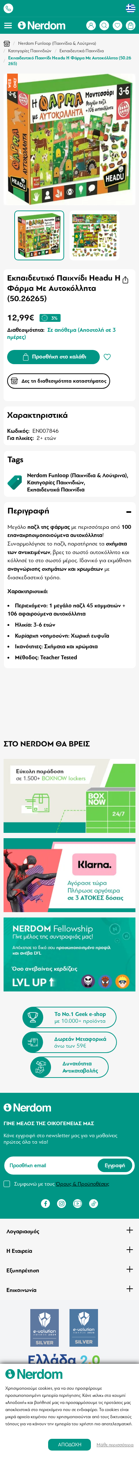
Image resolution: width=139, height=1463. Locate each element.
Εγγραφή (115, 1166)
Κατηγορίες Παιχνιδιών (29, 50)
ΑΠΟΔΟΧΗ (69, 1445)
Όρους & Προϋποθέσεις (82, 1184)
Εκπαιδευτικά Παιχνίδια (82, 50)
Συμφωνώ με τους (61, 1184)
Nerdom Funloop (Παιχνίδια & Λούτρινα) (57, 43)
